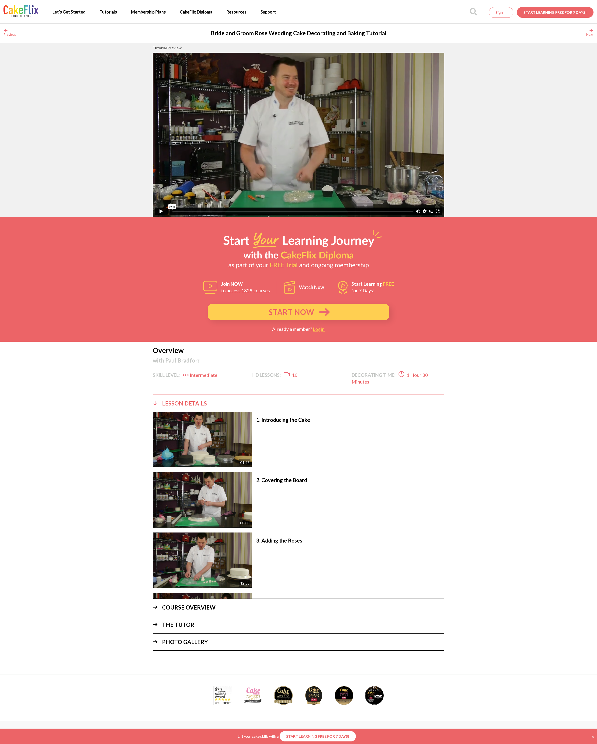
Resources (236, 11)
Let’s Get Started (69, 11)
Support (268, 11)
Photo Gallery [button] (185, 641)
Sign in (501, 12)
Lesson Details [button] (184, 403)
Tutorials (108, 11)
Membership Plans (148, 11)
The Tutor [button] (178, 624)
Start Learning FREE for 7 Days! (555, 12)
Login (319, 329)
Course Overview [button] (188, 607)
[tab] (298, 403)
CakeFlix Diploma (196, 11)
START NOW (291, 312)
